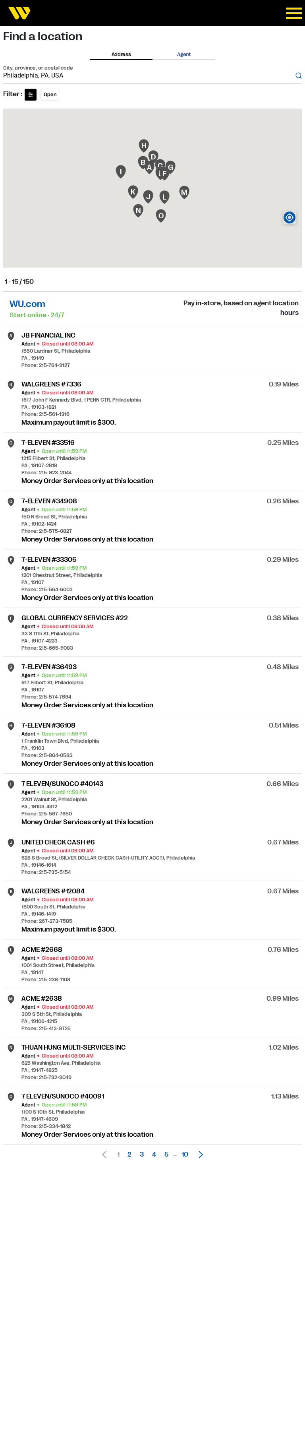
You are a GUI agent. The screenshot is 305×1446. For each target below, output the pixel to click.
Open (50, 94)
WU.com (27, 304)
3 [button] (142, 1154)
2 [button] (129, 1154)
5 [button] (166, 1154)
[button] (198, 1154)
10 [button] (184, 1154)
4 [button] (154, 1154)
